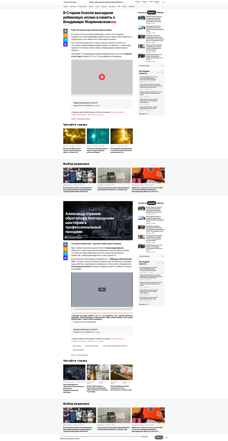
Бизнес (91, 6)
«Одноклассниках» (78, 115)
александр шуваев (78, 350)
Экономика (112, 6)
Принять (159, 437)
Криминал (132, 6)
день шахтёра (77, 346)
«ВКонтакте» (92, 115)
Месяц (160, 12)
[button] (158, 72)
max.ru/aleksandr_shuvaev (113, 237)
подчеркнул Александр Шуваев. (84, 322)
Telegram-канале (117, 112)
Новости (65, 6)
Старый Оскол (82, 6)
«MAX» (101, 115)
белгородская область (92, 346)
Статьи (97, 6)
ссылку (97, 105)
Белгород (73, 6)
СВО (119, 6)
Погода (124, 6)
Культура (104, 6)
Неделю (151, 12)
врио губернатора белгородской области (115, 346)
